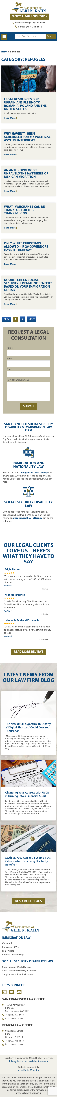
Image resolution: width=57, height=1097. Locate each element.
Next (31, 319)
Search (50, 36)
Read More (10, 118)
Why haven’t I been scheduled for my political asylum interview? (27, 137)
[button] (4, 37)
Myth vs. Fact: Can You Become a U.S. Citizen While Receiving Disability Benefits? (28, 861)
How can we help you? (18, 380)
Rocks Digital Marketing (28, 1070)
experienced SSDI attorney (27, 518)
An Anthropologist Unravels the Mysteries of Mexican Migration (26, 174)
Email (9, 369)
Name (10, 348)
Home (4, 52)
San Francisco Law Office (23, 999)
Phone (10, 359)
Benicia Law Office (17, 1025)
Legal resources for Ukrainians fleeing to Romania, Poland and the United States (25, 104)
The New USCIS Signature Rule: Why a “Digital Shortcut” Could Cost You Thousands (28, 728)
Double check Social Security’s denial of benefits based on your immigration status (28, 285)
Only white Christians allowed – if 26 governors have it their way (26, 247)
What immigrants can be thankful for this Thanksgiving (24, 210)
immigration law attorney (34, 473)
